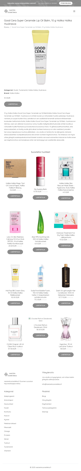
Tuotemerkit (23, 90)
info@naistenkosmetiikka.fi (52, 384)
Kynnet (6, 420)
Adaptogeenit (9, 396)
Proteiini (7, 435)
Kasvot (6, 416)
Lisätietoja (13, 104)
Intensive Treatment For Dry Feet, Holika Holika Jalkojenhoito (66, 235)
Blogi (44, 396)
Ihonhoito (7, 412)
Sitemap (45, 412)
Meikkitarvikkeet (10, 423)
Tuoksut (7, 443)
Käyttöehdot (46, 404)
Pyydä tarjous (66, 3)
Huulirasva (42, 90)
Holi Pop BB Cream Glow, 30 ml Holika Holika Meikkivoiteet (15, 293)
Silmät (6, 439)
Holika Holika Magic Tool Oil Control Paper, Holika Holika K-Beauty (15, 185)
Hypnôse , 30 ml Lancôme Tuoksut (66, 345)
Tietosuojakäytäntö (49, 408)
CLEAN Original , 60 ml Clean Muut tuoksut (15, 345)
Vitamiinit (7, 451)
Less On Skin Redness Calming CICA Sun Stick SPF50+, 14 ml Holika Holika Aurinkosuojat (15, 240)
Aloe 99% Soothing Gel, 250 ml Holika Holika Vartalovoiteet (40, 239)
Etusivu (6, 27)
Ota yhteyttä (46, 400)
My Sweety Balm (40, 189)
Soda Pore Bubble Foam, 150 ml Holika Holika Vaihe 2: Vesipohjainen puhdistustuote (40, 294)
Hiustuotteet (8, 404)
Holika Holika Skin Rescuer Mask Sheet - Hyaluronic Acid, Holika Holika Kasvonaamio (66, 186)
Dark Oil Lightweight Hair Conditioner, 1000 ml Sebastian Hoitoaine (65, 293)
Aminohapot (8, 400)
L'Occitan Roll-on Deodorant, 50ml (40, 326)
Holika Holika (33, 90)
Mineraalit (7, 427)
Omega (7, 431)
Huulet (16, 90)
